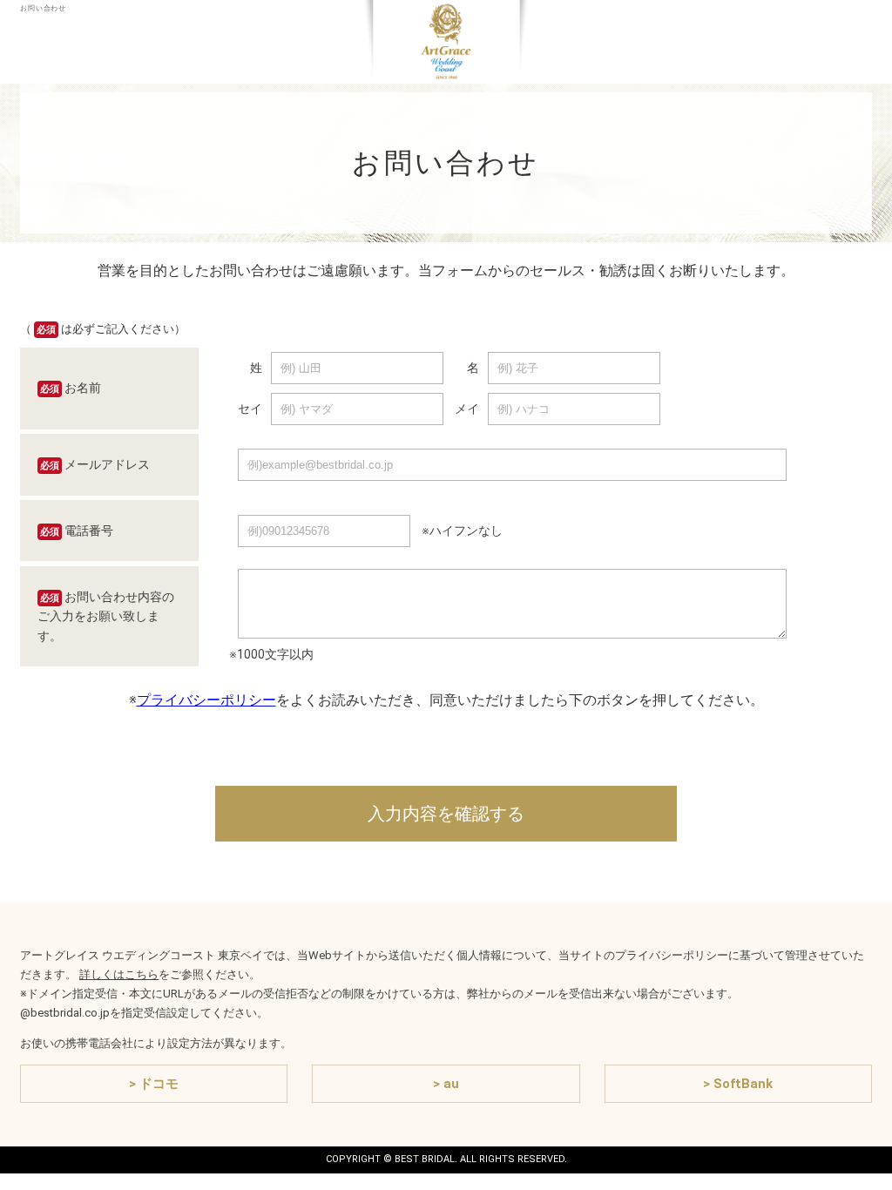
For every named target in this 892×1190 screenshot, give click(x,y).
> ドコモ (154, 1084)
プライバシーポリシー (206, 700)
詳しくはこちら (119, 974)
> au (446, 1084)
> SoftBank (738, 1084)
